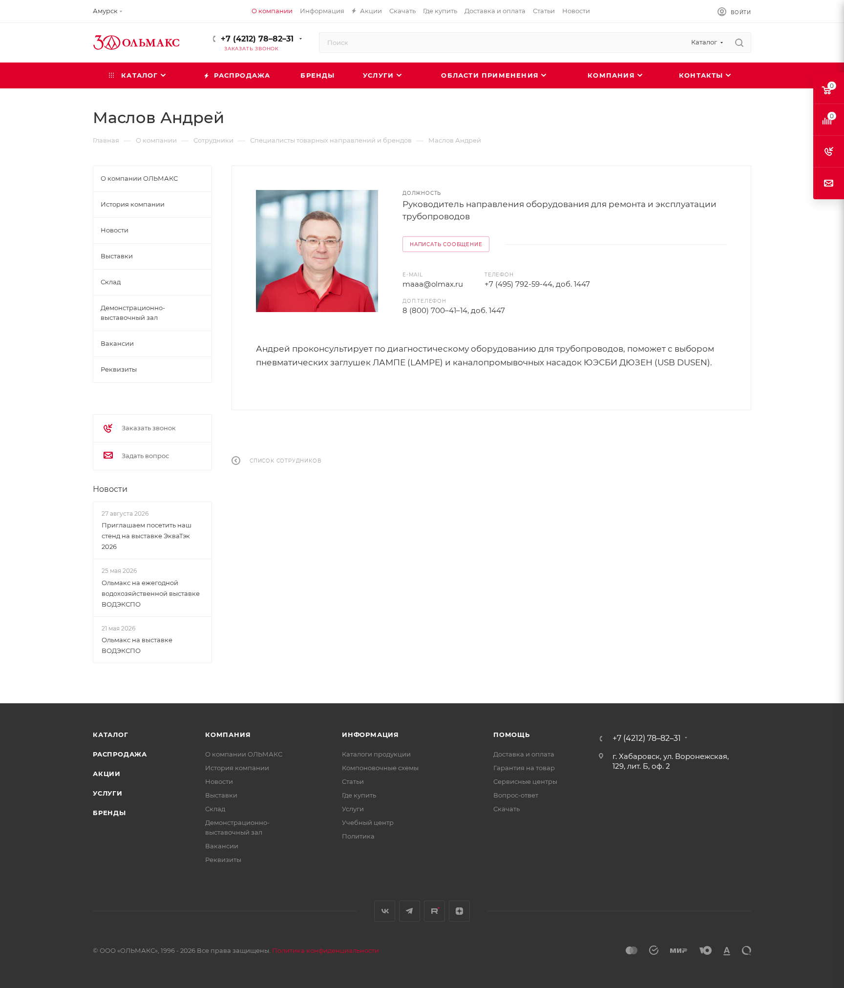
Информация (370, 734)
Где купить (359, 795)
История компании (237, 768)
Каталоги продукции (376, 754)
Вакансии (221, 846)
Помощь (511, 734)
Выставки (221, 795)
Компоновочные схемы (380, 768)
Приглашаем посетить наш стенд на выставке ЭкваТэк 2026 (146, 535)
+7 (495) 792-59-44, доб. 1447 (537, 284)
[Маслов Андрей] (317, 251)
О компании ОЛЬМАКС (243, 754)
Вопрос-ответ (515, 795)
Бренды (109, 813)
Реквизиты (223, 859)
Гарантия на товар (524, 768)
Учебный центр (368, 822)
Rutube (434, 911)
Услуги (108, 793)
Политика (358, 836)
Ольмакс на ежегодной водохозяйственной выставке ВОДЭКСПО (151, 593)
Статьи (353, 781)
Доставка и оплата (523, 754)
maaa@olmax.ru (432, 284)
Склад (215, 809)
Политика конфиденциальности (325, 950)
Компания (228, 734)
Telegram (409, 911)
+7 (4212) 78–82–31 (257, 38)
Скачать (506, 809)
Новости (110, 489)
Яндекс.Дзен (459, 911)
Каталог (110, 734)
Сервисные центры (525, 781)
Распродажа (120, 754)
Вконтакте (384, 911)
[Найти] (739, 42)
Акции (107, 774)
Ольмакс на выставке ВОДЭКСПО (137, 645)
